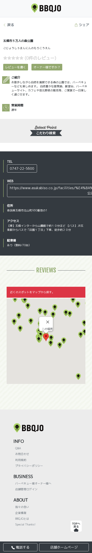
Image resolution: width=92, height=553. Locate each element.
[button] (19, 316)
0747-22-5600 (22, 168)
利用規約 (20, 460)
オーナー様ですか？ (46, 67)
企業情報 (20, 513)
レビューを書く (15, 67)
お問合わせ (22, 454)
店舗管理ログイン (26, 489)
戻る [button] (10, 24)
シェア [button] (83, 24)
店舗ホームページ (64, 547)
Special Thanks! (25, 524)
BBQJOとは (22, 519)
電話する (22, 547)
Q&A (18, 448)
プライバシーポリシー (29, 466)
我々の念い (22, 507)
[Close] (48, 322)
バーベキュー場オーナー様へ (33, 483)
